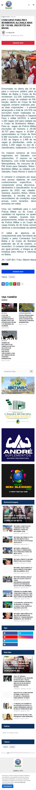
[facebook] (10, 633)
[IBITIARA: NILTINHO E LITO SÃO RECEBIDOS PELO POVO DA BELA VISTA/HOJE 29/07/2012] (7, 539)
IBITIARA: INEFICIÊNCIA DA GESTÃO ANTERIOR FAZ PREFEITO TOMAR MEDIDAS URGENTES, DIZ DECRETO (23, 616)
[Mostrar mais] (22, 284)
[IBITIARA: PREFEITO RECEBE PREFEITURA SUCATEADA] (7, 561)
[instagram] (25, 637)
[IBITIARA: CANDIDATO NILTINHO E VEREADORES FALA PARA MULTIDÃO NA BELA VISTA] (7, 550)
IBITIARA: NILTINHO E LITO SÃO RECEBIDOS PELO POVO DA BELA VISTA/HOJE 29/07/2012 (23, 539)
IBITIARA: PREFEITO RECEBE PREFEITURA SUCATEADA (23, 560)
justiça (12, 747)
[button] (2, 5)
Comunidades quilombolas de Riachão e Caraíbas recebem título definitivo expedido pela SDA (23, 605)
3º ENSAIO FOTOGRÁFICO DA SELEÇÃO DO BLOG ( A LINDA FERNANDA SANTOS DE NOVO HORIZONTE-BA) (23, 706)
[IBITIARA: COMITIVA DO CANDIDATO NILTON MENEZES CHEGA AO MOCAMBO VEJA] (7, 528)
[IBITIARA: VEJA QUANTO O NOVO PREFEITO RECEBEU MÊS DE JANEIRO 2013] (7, 570)
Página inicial (6, 16)
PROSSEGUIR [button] (8, 786)
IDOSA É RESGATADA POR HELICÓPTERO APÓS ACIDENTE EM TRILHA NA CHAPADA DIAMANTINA (26, 318)
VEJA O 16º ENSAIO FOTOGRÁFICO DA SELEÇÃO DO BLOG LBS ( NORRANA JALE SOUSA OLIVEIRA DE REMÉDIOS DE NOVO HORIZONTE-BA (17, 664)
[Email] (18, 284)
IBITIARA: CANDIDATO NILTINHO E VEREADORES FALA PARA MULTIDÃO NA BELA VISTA (23, 550)
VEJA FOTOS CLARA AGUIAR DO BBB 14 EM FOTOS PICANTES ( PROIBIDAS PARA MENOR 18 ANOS (23, 695)
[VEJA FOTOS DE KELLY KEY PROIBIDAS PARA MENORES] (7, 717)
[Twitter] (7, 284)
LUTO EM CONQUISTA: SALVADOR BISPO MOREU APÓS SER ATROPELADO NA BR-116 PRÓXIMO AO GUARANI (9, 320)
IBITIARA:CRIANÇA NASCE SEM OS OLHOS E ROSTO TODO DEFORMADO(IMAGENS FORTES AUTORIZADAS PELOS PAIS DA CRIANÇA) (23, 581)
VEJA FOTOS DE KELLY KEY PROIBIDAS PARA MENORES (23, 715)
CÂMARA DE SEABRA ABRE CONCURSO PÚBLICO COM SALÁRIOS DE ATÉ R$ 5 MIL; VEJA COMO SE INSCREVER (23, 594)
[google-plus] (25, 640)
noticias (13, 16)
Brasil (5, 747)
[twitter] (25, 633)
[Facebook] (3, 284)
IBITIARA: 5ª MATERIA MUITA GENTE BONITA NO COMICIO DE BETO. (17, 518)
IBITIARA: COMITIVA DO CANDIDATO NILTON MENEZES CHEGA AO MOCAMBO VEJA (22, 528)
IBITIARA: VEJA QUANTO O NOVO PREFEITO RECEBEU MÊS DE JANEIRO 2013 (23, 569)
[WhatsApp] (10, 284)
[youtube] (10, 637)
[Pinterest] (14, 284)
